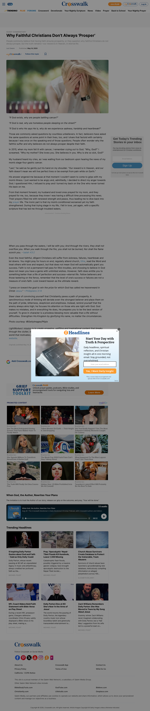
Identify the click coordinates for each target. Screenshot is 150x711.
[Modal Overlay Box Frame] (75, 355)
